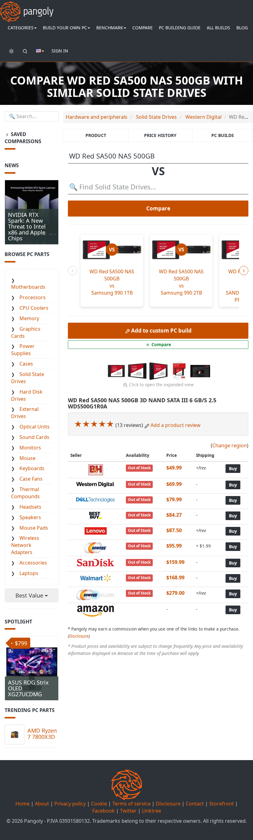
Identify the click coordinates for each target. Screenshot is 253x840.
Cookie (99, 803)
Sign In (60, 51)
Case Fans (31, 478)
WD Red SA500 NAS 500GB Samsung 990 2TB (181, 282)
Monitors (30, 447)
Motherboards (28, 286)
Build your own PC (65, 28)
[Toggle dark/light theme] (11, 51)
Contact (195, 803)
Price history (160, 135)
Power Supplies (23, 350)
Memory (29, 318)
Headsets (30, 506)
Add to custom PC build (161, 330)
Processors (32, 297)
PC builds (222, 135)
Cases (26, 363)
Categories (21, 28)
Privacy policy (70, 803)
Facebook (103, 810)
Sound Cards (34, 437)
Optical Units (34, 426)
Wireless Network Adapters (25, 545)
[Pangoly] (26, 7)
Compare (142, 28)
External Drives (25, 413)
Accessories (33, 562)
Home (22, 803)
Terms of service (131, 803)
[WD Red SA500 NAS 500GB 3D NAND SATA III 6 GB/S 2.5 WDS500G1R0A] (116, 370)
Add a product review (176, 425)
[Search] (25, 51)
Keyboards (31, 468)
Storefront (221, 803)
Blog (242, 28)
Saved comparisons (23, 138)
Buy (233, 468)
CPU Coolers (33, 307)
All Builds (218, 28)
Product (95, 135)
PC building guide (180, 28)
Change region (229, 445)
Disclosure (79, 636)
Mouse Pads (33, 527)
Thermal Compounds (25, 493)
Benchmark (109, 28)
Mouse (27, 458)
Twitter (128, 810)
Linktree (151, 810)
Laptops (28, 573)
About (42, 803)
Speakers (30, 517)
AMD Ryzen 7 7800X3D (42, 733)
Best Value (30, 595)
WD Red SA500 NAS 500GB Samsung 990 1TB (111, 282)
